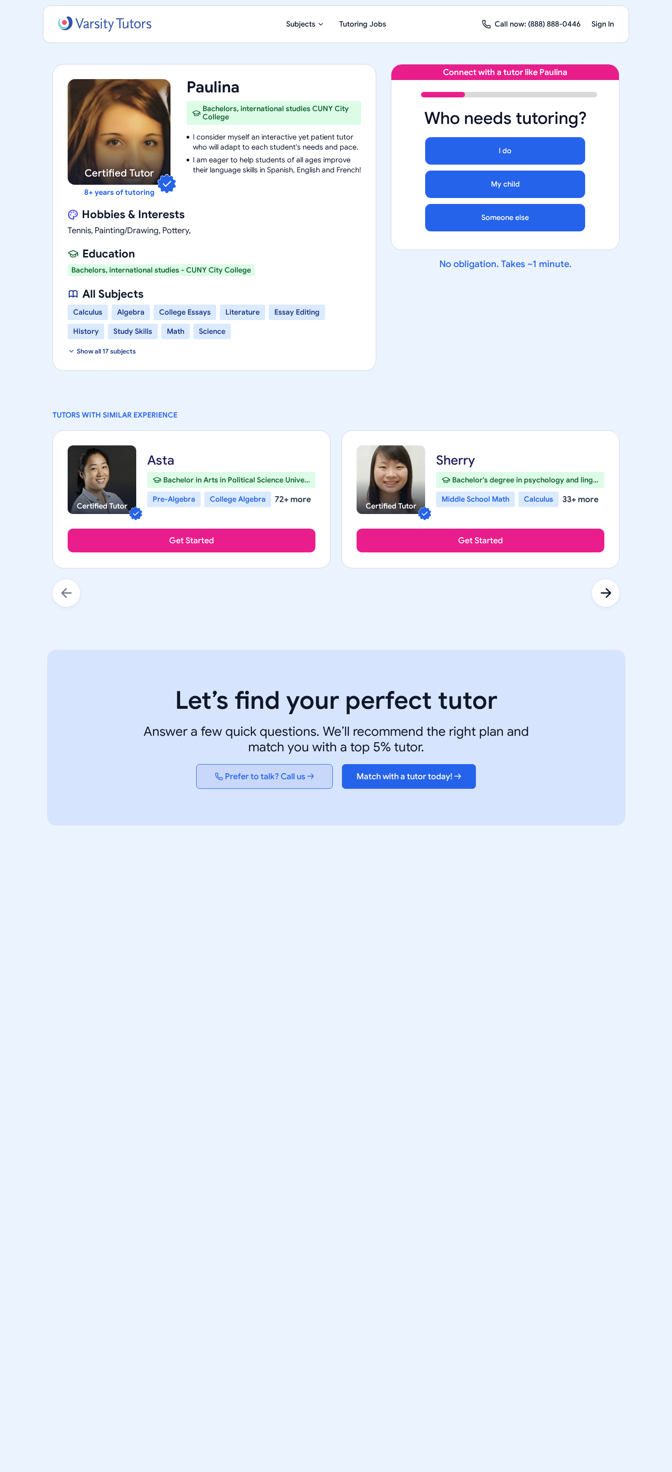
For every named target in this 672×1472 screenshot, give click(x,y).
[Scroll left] (66, 593)
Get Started (191, 540)
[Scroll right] (605, 593)
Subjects (300, 24)
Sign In (603, 24)
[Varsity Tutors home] (104, 24)
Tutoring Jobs (362, 24)
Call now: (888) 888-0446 (538, 24)
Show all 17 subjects (106, 351)
